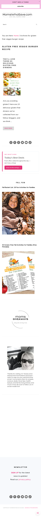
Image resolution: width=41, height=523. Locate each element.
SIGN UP (15, 473)
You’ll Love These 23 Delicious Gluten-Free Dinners (9, 63)
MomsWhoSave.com (17, 14)
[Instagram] (18, 142)
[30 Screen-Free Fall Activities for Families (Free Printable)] (20, 273)
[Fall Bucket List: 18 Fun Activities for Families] (20, 214)
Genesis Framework (31, 507)
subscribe (20, 6)
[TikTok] (30, 142)
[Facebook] (10, 142)
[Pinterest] (14, 142)
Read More (8, 128)
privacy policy (24, 479)
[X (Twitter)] (22, 142)
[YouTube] (26, 142)
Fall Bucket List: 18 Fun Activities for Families (18, 187)
